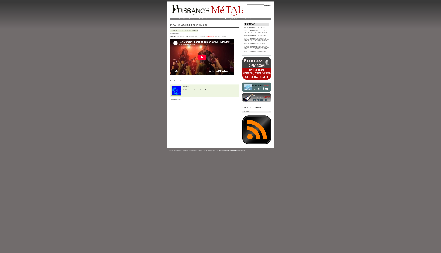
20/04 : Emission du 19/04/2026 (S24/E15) (255, 33)
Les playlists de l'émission (234, 19)
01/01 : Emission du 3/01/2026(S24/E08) (255, 51)
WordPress (194, 150)
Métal (181, 81)
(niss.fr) (243, 150)
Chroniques (192, 19)
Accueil (173, 19)
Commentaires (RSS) (213, 150)
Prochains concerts (251, 19)
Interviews (219, 19)
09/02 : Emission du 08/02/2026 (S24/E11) (255, 43)
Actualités (182, 19)
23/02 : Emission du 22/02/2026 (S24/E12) (255, 41)
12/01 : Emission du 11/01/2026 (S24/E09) (255, 48)
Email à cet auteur (188, 90)
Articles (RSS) (202, 150)
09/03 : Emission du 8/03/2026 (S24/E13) (255, 38)
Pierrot (175, 30)
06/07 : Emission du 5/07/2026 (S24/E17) (255, 27)
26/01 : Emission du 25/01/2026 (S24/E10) (255, 46)
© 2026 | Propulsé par (180, 150)
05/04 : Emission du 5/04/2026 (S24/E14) (255, 35)
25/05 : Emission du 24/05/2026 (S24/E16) (255, 30)
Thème (224, 150)
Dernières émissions (206, 19)
